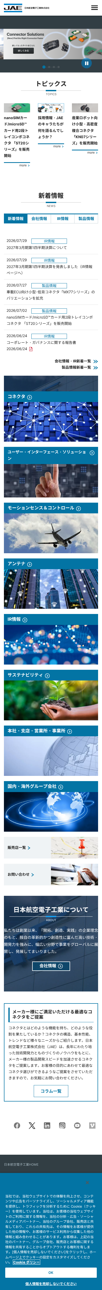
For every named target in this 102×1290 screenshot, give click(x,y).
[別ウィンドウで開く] (17, 1125)
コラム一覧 (51, 1091)
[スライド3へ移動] (54, 67)
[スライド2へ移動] (49, 67)
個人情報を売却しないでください (51, 1284)
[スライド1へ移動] (44, 67)
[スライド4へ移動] (59, 67)
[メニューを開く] (94, 7)
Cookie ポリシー (26, 1262)
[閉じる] (87, 1182)
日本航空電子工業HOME (21, 1164)
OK (50, 1272)
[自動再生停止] (86, 63)
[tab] (15, 218)
